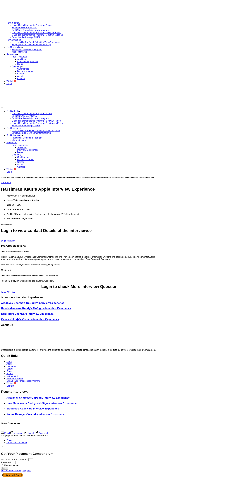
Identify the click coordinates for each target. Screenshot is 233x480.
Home (9, 361)
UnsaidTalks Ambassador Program (23, 381)
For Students (12, 23)
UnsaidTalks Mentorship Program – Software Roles (36, 32)
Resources (11, 54)
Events (9, 373)
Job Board (22, 59)
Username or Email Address (14, 459)
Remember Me (11, 465)
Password (6, 462)
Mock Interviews (19, 52)
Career (20, 74)
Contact (21, 78)
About (20, 76)
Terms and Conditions (16, 443)
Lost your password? (11, 471)
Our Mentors (23, 69)
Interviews (11, 366)
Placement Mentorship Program (27, 49)
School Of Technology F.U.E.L (26, 37)
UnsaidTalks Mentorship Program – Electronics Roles (37, 35)
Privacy (10, 440)
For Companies (13, 40)
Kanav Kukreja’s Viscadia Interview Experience (30, 319)
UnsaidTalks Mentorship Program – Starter (32, 25)
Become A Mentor (14, 378)
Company (16, 66)
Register (27, 471)
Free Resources (19, 57)
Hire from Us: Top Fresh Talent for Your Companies (36, 42)
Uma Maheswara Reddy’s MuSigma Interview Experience (36, 308)
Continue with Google (12, 475)
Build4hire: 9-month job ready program (30, 30)
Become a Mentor (25, 71)
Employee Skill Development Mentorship (31, 44)
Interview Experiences (27, 61)
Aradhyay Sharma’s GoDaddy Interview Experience (32, 303)
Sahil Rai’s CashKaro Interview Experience (27, 313)
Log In (9, 83)
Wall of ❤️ (11, 81)
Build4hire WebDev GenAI (24, 28)
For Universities (14, 47)
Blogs (20, 64)
